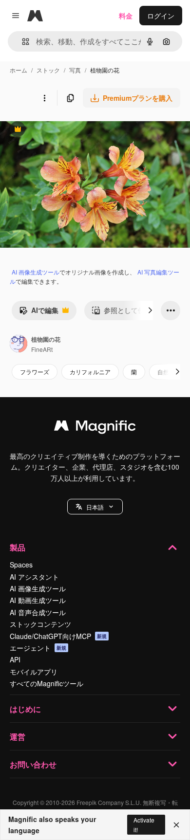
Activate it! (143, 824)
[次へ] (150, 310)
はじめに (25, 708)
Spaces (21, 564)
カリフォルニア (90, 371)
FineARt (42, 349)
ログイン (160, 15)
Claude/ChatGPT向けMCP (58, 636)
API (15, 659)
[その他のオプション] (44, 98)
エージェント (38, 648)
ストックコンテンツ (40, 624)
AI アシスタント (34, 577)
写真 (75, 70)
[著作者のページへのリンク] (18, 344)
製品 (17, 547)
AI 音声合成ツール (38, 612)
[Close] (176, 825)
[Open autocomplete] (21, 41)
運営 (17, 736)
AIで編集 (38, 312)
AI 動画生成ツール (38, 600)
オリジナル (67, 130)
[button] (95, 506)
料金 (126, 15)
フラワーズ (34, 371)
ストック (48, 70)
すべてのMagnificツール (46, 683)
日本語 (95, 507)
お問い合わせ (33, 764)
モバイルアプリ (33, 671)
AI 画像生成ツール (35, 272)
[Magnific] (95, 427)
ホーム (18, 70)
